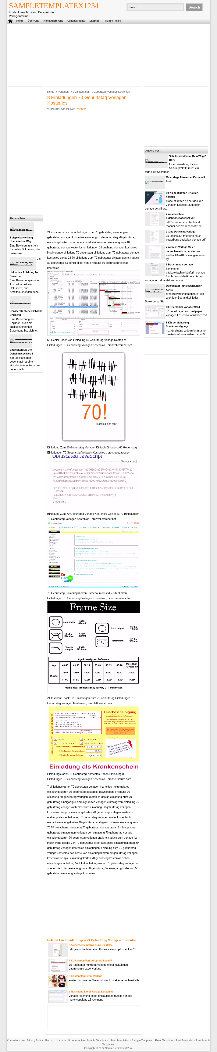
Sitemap (94, 20)
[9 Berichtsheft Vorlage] (155, 274)
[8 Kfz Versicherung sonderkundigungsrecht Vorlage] (155, 333)
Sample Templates (97, 1040)
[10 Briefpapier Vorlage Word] (154, 316)
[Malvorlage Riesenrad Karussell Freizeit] (154, 180)
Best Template (184, 1040)
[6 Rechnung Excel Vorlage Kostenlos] (57, 1001)
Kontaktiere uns (53, 20)
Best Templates (120, 1040)
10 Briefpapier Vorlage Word (183, 307)
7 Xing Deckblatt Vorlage (180, 231)
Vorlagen (63, 91)
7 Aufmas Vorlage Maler (180, 247)
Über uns (33, 20)
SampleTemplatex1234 (54, 5)
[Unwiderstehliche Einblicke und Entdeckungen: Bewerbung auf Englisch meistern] (20, 304)
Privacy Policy (112, 20)
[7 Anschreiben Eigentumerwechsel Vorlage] (154, 224)
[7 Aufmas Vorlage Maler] (155, 257)
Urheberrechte (76, 20)
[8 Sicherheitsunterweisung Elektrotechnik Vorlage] (57, 955)
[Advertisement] (108, 54)
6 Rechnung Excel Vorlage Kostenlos (91, 991)
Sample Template (142, 1040)
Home (20, 20)
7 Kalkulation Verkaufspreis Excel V (90, 960)
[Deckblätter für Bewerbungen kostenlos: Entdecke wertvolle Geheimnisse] (154, 292)
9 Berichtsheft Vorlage (179, 264)
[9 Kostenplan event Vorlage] (57, 986)
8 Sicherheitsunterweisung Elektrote (91, 945)
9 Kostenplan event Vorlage (85, 976)
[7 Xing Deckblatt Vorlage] (154, 242)
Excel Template (164, 1040)
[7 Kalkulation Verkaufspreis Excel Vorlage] (57, 971)
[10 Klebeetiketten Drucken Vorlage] (154, 203)
